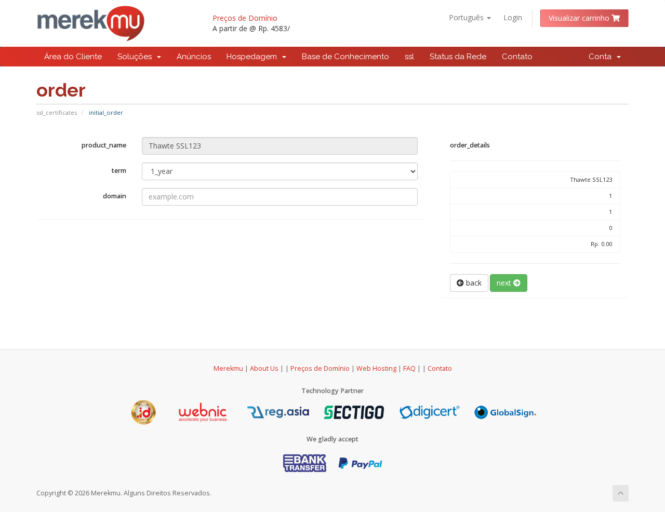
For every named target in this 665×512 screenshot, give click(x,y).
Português (467, 17)
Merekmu (228, 368)
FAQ (410, 368)
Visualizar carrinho (580, 18)
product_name (104, 145)
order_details (470, 145)
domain (114, 196)
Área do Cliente (73, 56)
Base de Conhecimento (345, 56)
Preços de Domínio (244, 18)
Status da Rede (458, 56)
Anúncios (194, 56)
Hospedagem (254, 56)
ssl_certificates (56, 112)
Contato (517, 56)
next (505, 283)
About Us (264, 368)
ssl (409, 56)
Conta (602, 56)
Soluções (136, 56)
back (473, 283)
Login (512, 17)
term (119, 170)
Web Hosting (376, 368)
